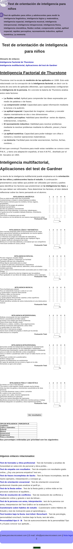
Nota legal (68, 535)
